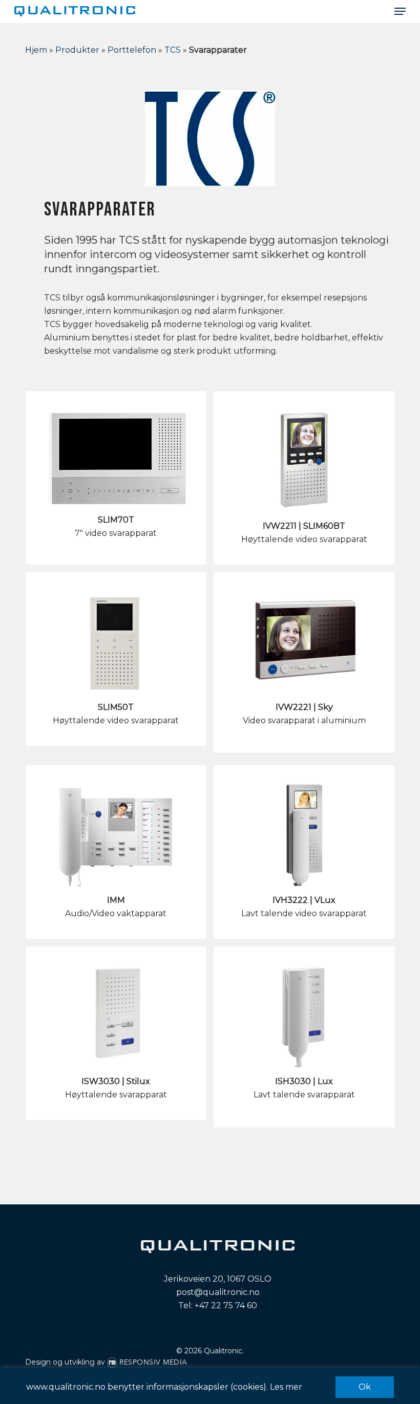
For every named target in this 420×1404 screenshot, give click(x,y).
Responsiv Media (153, 1362)
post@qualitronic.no (218, 1292)
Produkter (77, 50)
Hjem (36, 50)
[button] (400, 11)
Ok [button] (365, 1387)
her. (312, 1387)
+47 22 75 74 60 (226, 1305)
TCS (172, 50)
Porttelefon (132, 50)
